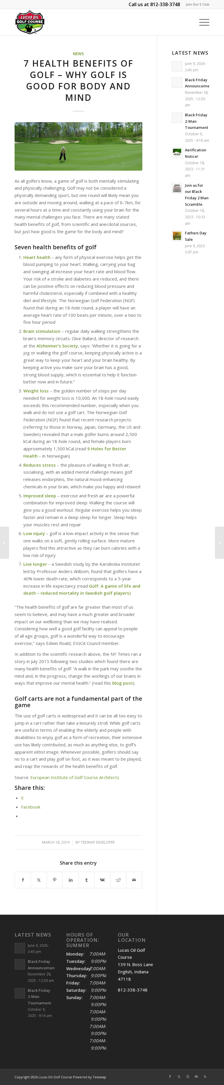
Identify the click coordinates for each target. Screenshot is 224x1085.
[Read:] (177, 66)
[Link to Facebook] (170, 1076)
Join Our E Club (197, 4)
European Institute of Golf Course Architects (74, 777)
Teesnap (99, 1077)
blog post (122, 683)
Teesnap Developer (98, 842)
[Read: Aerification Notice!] (177, 153)
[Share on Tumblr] (86, 880)
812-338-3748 (165, 4)
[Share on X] (38, 880)
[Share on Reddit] (118, 880)
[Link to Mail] (196, 1076)
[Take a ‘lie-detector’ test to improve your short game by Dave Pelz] (4, 543)
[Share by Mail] (134, 880)
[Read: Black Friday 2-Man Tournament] (177, 118)
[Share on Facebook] (23, 880)
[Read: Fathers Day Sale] (177, 236)
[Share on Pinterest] (54, 880)
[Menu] (201, 22)
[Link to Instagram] (187, 1076)
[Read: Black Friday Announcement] (177, 82)
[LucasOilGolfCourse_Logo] (30, 22)
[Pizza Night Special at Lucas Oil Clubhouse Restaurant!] (219, 543)
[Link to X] (178, 1076)
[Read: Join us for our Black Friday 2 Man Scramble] (177, 188)
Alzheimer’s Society (57, 346)
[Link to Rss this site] (205, 1076)
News (78, 53)
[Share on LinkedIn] (70, 880)
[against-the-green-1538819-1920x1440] (78, 146)
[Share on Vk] (102, 880)
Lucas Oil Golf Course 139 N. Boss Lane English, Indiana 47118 (135, 964)
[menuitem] (196, 4)
